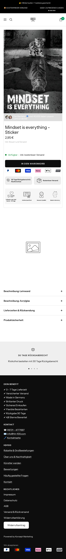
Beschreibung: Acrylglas (17, 300)
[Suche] (11, 19)
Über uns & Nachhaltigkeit (17, 456)
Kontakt (8, 481)
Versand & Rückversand (16, 511)
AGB (6, 506)
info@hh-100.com (16, 433)
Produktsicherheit (13, 320)
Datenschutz (10, 500)
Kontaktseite (14, 437)
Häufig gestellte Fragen (16, 475)
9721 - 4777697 (17, 429)
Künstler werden (12, 463)
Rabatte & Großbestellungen (19, 450)
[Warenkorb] (60, 19)
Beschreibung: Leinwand (17, 291)
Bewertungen (11, 469)
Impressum (10, 494)
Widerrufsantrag (16, 525)
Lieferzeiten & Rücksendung (19, 310)
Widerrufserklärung (14, 517)
